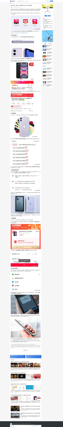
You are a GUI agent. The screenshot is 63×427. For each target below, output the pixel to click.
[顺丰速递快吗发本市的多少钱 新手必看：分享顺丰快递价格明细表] (15, 415)
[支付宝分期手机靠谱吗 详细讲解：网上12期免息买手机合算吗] (26, 398)
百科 (19, 7)
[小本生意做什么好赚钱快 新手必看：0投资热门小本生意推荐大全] (15, 408)
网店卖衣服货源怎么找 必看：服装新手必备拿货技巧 (49, 72)
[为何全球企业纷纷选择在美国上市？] (44, 46)
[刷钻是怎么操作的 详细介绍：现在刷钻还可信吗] (26, 387)
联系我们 (26, 423)
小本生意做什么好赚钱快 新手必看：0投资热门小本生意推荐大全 (30, 407)
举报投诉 (23, 423)
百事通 (11, 7)
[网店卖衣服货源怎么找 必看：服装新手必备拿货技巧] (44, 72)
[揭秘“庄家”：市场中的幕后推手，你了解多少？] (44, 60)
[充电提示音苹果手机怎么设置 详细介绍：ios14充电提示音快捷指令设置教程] (44, 86)
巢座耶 (19, 424)
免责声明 (14, 423)
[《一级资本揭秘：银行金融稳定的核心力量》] (44, 69)
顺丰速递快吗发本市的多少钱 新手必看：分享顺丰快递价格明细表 (30, 414)
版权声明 (17, 423)
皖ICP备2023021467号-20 (25, 424)
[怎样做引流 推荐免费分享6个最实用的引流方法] (26, 376)
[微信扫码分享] (35, 426)
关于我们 (20, 423)
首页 (10, 3)
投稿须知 (29, 423)
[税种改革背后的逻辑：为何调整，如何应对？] (44, 56)
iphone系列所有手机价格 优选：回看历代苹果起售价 (49, 82)
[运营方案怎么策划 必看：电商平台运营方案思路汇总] (44, 75)
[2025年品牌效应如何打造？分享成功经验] (44, 79)
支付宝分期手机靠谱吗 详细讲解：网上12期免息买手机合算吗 (21, 395)
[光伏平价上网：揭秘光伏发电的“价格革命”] (44, 49)
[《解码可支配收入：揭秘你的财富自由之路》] (44, 63)
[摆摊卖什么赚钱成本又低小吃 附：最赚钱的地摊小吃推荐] (26, 365)
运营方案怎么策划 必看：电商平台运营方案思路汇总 (49, 75)
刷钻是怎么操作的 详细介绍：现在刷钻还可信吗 (18, 384)
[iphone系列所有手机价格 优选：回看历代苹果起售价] (44, 82)
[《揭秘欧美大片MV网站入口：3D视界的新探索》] (44, 53)
